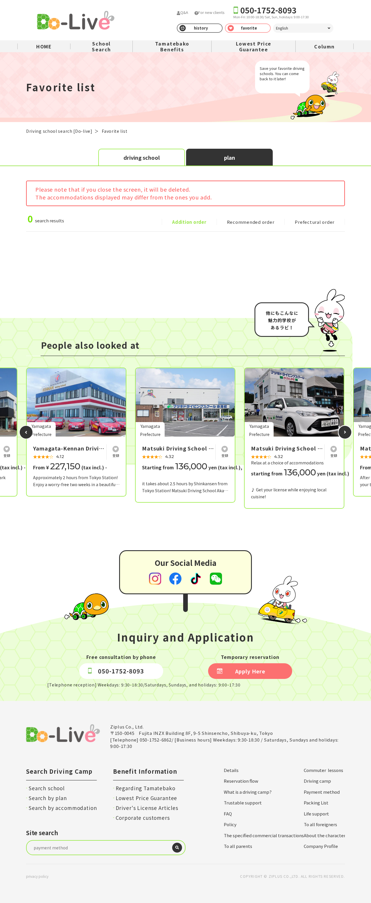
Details (231, 770)
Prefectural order (314, 222)
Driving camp (317, 781)
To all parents (238, 846)
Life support (316, 814)
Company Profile (321, 846)
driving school (141, 157)
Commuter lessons (323, 770)
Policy (230, 824)
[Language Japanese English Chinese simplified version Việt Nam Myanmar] (303, 28)
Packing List (316, 803)
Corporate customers (143, 817)
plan (229, 157)
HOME (44, 46)
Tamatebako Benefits (172, 46)
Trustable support (243, 803)
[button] (26, 432)
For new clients (211, 12)
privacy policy (37, 876)
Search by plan (48, 798)
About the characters (326, 835)
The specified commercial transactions (264, 835)
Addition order (189, 222)
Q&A (184, 12)
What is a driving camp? (248, 792)
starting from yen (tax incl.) (300, 473)
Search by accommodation (63, 807)
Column (324, 46)
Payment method (322, 792)
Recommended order (250, 222)
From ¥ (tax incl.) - (70, 467)
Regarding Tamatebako (145, 788)
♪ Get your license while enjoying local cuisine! (288, 493)
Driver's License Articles (147, 807)
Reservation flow (241, 781)
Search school (47, 788)
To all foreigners (320, 824)
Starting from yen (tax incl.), (192, 467)
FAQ (228, 814)
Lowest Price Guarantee (253, 46)
